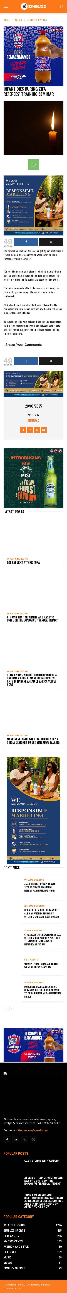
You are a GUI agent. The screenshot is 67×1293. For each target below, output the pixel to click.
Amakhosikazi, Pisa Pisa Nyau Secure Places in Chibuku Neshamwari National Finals (40, 887)
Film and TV (31, 960)
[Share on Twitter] (51, 242)
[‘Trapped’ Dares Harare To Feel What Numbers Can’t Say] (13, 964)
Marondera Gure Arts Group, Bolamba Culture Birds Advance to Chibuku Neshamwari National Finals (42, 991)
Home (7, 20)
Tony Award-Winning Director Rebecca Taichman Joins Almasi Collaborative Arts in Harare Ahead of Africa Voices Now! (32, 680)
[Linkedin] (15, 1139)
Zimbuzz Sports (37, 20)
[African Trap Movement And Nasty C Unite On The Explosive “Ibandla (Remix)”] (33, 591)
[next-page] (11, 1008)
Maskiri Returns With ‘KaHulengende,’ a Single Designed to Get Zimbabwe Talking (33, 741)
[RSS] (24, 1139)
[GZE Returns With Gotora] (33, 536)
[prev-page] (6, 1008)
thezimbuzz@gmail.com (33, 1130)
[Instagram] (30, 430)
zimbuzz (33, 420)
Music (18, 20)
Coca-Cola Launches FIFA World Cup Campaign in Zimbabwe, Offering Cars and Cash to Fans (41, 913)
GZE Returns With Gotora (23, 562)
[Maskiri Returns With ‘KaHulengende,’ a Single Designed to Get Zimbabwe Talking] (33, 713)
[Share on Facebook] (26, 242)
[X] (37, 430)
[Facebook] (23, 430)
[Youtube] (44, 430)
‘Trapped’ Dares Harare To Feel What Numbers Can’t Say (41, 965)
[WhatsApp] (33, 164)
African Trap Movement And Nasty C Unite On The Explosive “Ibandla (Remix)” (32, 619)
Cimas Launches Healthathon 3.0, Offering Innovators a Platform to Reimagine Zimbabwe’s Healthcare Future (42, 939)
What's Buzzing (17, 559)
